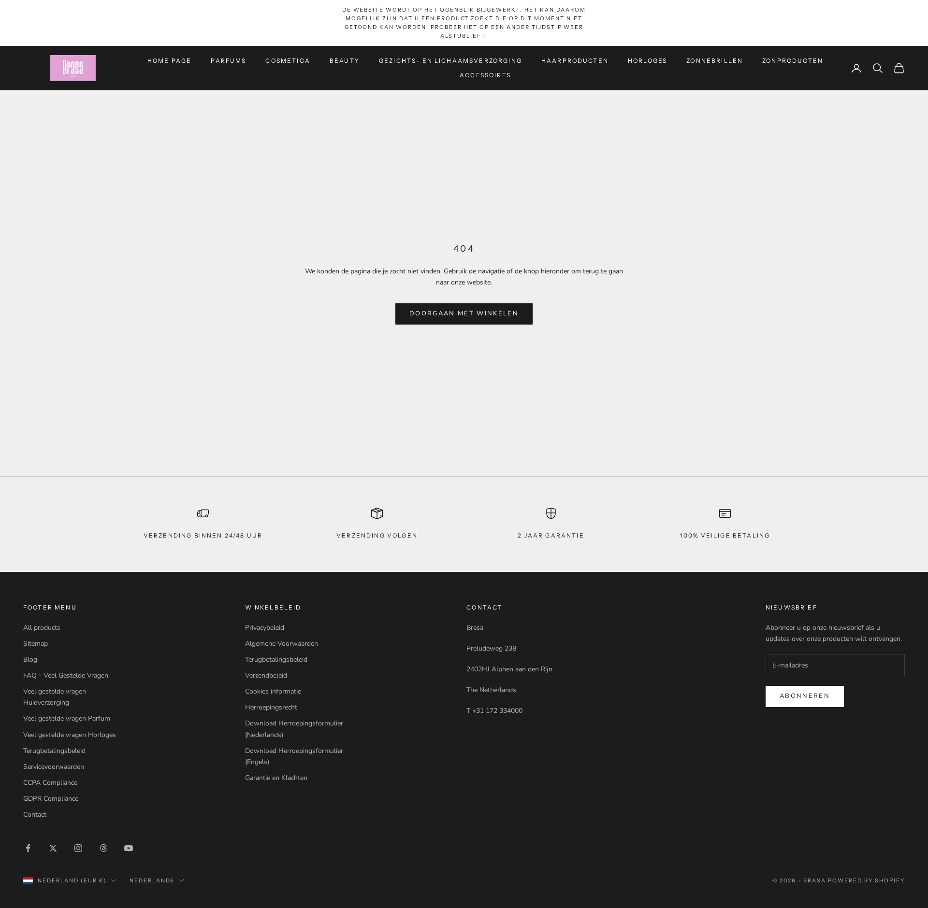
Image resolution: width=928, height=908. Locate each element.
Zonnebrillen (714, 60)
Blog (30, 659)
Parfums (228, 60)
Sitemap (35, 643)
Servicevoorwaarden (53, 766)
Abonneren (805, 696)
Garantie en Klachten (276, 777)
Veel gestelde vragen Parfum (66, 718)
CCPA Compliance (50, 782)
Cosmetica (287, 60)
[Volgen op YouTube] (128, 848)
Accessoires (485, 75)
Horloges (647, 60)
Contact (34, 814)
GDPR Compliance (50, 798)
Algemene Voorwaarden (281, 643)
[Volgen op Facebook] (28, 848)
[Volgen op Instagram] (78, 848)
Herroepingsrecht (271, 707)
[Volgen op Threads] (103, 848)
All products (41, 627)
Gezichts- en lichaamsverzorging (450, 60)
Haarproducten (575, 60)
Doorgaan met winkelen (464, 313)
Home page (169, 60)
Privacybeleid (264, 627)
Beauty (345, 60)
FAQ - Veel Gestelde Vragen (65, 675)
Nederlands (152, 880)
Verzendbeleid (266, 675)
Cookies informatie (273, 691)
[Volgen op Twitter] (53, 848)
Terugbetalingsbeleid (54, 750)
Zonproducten (792, 60)
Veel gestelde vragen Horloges (69, 734)
